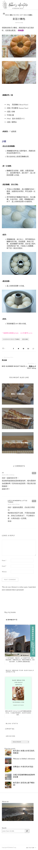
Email (4, 566)
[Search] (27, 831)
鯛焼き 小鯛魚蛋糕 (17, 394)
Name (4, 560)
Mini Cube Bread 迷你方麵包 (17, 443)
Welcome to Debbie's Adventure (24, 759)
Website (4, 572)
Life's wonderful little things (17, 501)
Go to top (30, 847)
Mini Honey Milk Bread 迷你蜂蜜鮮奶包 (18, 418)
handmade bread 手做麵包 (11, 339)
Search (4, 828)
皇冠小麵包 (25, 339)
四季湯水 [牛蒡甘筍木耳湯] (23, 767)
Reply (34, 473)
